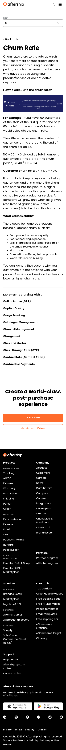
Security (29, 729)
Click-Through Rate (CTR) (21, 350)
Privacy (7, 729)
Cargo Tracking (14, 315)
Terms (18, 729)
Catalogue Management (20, 322)
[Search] (53, 4)
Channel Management (18, 329)
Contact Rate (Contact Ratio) (24, 357)
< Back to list (11, 39)
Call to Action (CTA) (17, 301)
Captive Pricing (13, 308)
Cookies (41, 729)
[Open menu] (60, 4)
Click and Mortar (14, 343)
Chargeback (12, 336)
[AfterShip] (14, 4)
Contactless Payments (19, 364)
